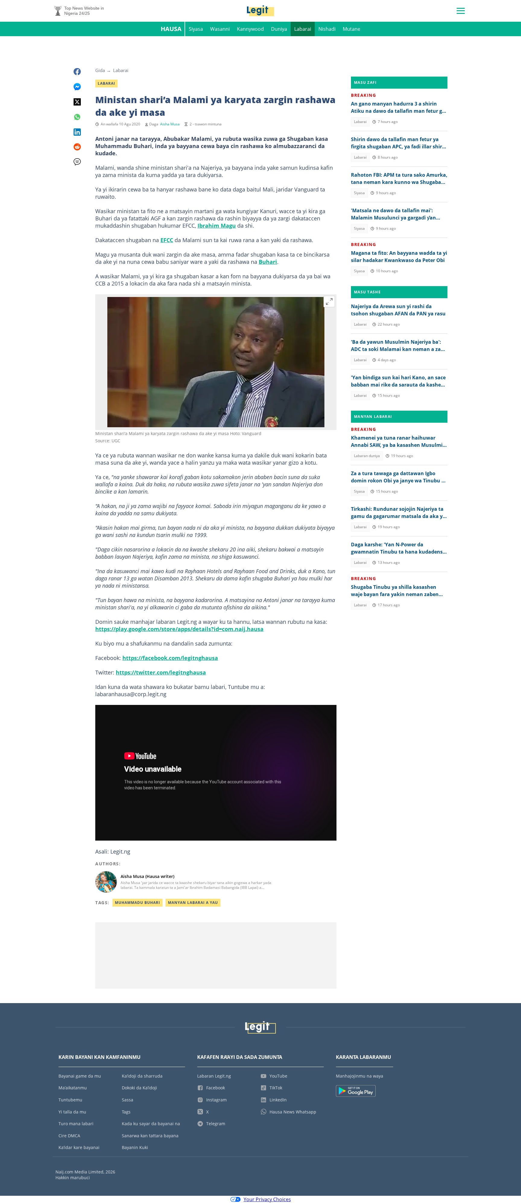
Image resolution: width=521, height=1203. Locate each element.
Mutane (351, 29)
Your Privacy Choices (267, 1199)
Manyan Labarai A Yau (193, 902)
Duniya (279, 29)
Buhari (268, 261)
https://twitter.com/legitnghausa (161, 672)
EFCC (166, 240)
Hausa (171, 29)
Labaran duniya (367, 455)
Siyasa (196, 29)
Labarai (302, 29)
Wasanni (220, 29)
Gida (100, 70)
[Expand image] (329, 301)
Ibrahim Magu (216, 225)
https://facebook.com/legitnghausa (170, 657)
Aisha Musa (170, 124)
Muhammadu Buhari (137, 902)
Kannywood (250, 29)
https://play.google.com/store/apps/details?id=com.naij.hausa (179, 629)
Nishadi (327, 29)
